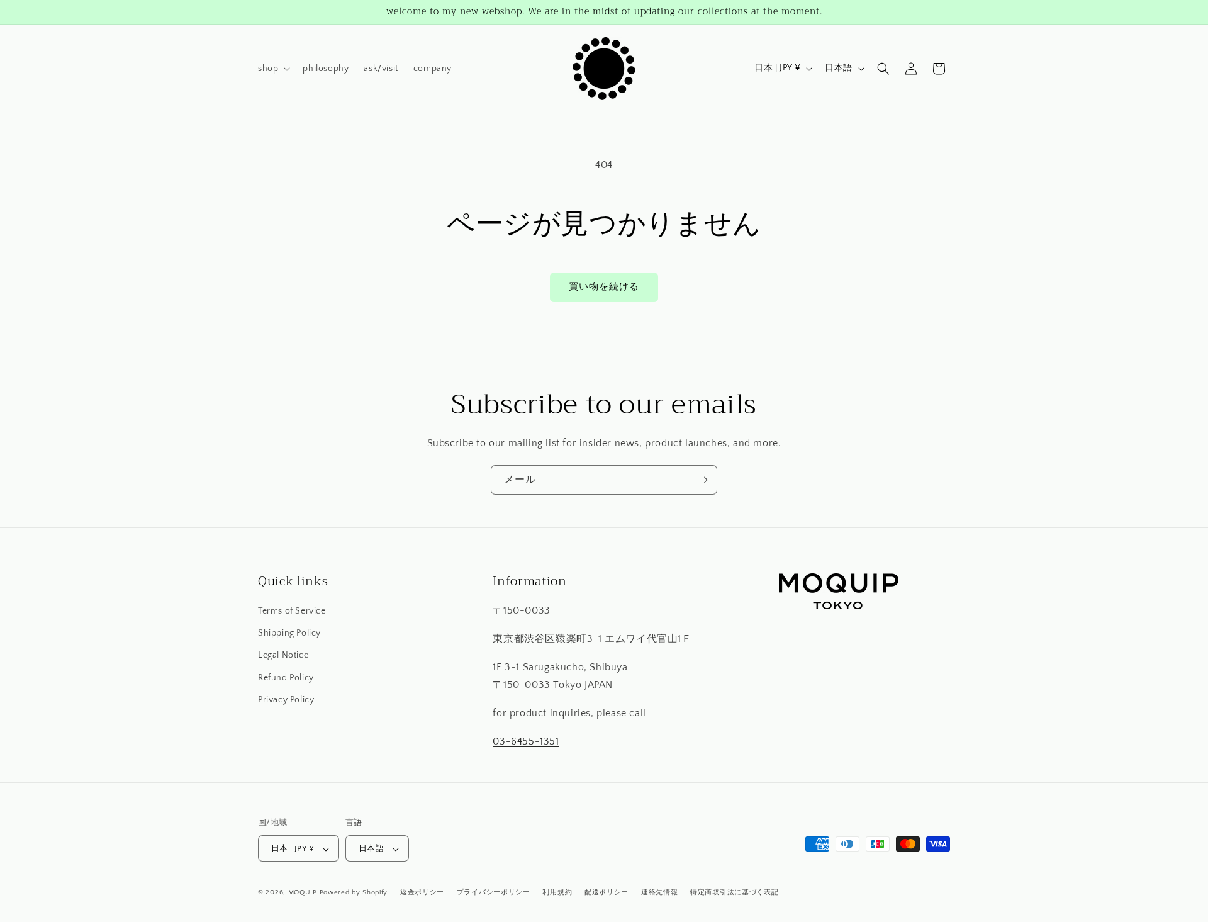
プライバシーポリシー (493, 892)
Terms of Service (292, 611)
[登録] (703, 480)
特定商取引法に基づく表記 (734, 892)
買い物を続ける (604, 286)
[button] (272, 68)
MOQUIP (302, 893)
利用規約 (557, 892)
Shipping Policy (289, 634)
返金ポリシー (422, 892)
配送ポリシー (606, 892)
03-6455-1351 (526, 741)
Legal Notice (283, 656)
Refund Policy (286, 678)
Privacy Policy (286, 700)
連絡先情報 (659, 892)
